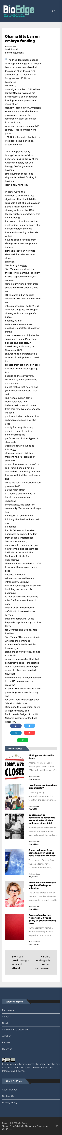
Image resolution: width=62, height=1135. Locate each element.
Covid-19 (6, 1016)
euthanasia (8, 1010)
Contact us (8, 1096)
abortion (6, 1036)
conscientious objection (15, 1029)
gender (6, 1023)
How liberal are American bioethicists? (43, 786)
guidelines (10, 526)
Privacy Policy (9, 1102)
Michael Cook (10, 47)
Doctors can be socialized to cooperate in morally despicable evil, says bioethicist (42, 819)
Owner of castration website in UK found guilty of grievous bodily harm (43, 919)
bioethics (7, 1049)
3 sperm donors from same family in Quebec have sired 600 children (42, 853)
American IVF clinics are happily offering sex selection (42, 885)
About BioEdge (9, 1089)
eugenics (7, 1042)
